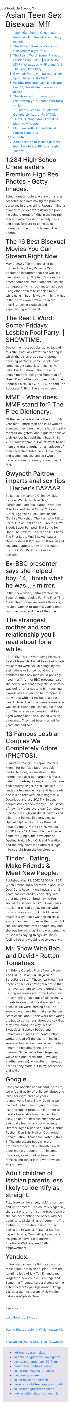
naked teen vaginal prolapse (33, 1371)
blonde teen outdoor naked (33, 1366)
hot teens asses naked (29, 1352)
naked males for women (30, 1380)
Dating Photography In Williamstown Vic (34, 1329)
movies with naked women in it (35, 1393)
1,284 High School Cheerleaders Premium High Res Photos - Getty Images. (37, 37)
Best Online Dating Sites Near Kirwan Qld (35, 1342)
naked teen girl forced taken (33, 1389)
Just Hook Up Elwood (21, 1317)
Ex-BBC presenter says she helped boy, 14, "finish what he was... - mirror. (38, 87)
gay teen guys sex (26, 1375)
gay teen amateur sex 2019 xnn (36, 1361)
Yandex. (19, 151)
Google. (18, 137)
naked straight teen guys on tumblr (38, 1384)
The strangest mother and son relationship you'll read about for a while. (38, 100)
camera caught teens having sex (36, 1357)
